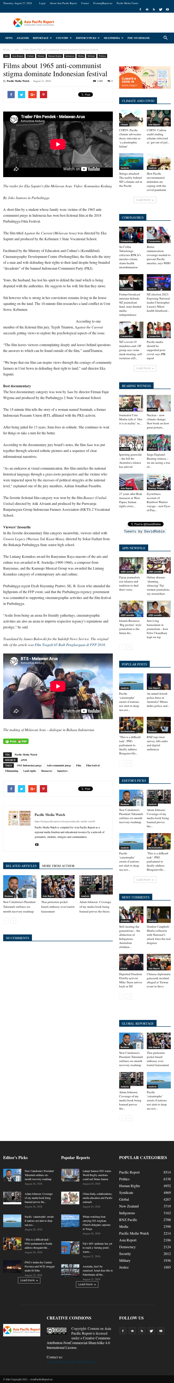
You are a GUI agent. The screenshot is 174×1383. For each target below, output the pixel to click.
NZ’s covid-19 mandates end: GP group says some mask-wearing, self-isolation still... (131, 350)
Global (124, 968)
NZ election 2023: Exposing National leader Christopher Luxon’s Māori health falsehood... (158, 302)
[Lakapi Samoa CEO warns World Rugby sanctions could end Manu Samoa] (70, 1175)
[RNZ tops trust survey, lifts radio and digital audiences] (159, 725)
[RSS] (153, 9)
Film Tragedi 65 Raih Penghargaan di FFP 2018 (70, 644)
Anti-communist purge (59, 765)
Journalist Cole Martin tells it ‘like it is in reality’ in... (130, 419)
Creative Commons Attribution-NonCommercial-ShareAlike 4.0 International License (78, 1342)
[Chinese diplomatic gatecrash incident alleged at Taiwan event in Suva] (159, 962)
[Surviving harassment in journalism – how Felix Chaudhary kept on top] (159, 609)
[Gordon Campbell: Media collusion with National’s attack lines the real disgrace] (159, 914)
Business (9, 896)
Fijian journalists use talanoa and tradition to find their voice (129, 583)
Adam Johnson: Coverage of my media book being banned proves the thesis (95, 906)
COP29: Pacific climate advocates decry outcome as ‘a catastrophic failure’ (130, 138)
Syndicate (126, 1192)
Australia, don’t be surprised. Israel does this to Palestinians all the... (98, 1270)
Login (42, 3)
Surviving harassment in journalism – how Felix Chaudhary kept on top (157, 629)
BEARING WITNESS (136, 386)
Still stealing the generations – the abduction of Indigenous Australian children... (129, 936)
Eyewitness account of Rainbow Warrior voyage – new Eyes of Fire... (158, 502)
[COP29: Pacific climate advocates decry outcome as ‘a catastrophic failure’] (131, 118)
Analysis (23, 38)
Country (62, 38)
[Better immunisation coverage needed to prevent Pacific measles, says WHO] (159, 235)
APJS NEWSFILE (133, 548)
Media (81, 55)
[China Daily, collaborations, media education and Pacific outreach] (70, 1198)
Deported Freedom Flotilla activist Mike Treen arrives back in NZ (130, 980)
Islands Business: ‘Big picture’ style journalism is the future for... (130, 627)
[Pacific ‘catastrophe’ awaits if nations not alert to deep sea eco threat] (131, 681)
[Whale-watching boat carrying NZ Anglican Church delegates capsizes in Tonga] (70, 1220)
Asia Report (17, 55)
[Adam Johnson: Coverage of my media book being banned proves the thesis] (96, 886)
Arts (6, 55)
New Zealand (129, 1206)
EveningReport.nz (102, 3)
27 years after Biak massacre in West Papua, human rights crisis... (130, 500)
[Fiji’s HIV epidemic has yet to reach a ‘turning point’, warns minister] (70, 1247)
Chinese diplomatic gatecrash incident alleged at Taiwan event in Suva (159, 980)
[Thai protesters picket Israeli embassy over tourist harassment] (58, 886)
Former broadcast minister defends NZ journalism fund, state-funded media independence (130, 304)
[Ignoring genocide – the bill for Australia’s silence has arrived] (131, 442)
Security (125, 1253)
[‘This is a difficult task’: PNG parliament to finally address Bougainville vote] (131, 725)
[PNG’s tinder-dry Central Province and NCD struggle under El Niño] (12, 1266)
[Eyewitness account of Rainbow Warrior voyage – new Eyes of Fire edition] (159, 482)
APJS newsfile (127, 571)
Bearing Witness (156, 488)
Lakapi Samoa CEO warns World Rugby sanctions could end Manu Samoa (97, 1175)
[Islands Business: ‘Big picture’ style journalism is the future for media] (131, 609)
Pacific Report (129, 1172)
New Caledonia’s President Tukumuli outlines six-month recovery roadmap (19, 906)
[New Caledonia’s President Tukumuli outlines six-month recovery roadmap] (19, 886)
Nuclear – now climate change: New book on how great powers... (158, 421)
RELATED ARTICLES (21, 866)
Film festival (93, 765)
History (41, 55)
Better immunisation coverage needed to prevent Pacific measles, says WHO (159, 255)
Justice (124, 1267)
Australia (125, 920)
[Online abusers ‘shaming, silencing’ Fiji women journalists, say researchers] (159, 565)
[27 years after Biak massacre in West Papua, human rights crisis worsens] (131, 482)
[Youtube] (167, 9)
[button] (165, 38)
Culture (30, 55)
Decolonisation (128, 731)
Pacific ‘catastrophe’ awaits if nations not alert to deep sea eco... (129, 702)
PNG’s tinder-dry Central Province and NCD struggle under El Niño (40, 1266)
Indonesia (69, 55)
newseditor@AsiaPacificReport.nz (71, 1361)
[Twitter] (160, 9)
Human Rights (55, 55)
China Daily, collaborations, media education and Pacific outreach (97, 1198)
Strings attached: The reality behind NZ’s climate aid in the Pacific (130, 179)
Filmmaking (11, 771)
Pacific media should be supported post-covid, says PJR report (156, 350)
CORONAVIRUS (133, 217)
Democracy (127, 1246)
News (8, 38)
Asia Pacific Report (91, 1330)
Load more (143, 200)
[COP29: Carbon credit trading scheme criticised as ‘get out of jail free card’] (159, 118)
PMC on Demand (139, 38)
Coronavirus (127, 241)
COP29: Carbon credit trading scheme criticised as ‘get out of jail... (158, 136)
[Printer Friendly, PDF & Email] (16, 741)
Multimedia (112, 38)
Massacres (46, 771)
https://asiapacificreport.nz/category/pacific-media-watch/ (65, 821)
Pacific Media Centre (127, 3)
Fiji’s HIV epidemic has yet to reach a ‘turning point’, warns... (97, 1247)
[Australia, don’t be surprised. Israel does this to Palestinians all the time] (70, 1270)
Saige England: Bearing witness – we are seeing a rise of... (158, 460)
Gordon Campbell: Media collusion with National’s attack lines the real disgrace (159, 934)
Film (78, 765)
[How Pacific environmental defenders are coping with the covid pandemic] (159, 161)
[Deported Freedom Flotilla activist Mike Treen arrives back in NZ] (131, 962)
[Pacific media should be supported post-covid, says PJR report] (159, 330)
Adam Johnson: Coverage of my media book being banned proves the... (158, 818)
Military (91, 55)
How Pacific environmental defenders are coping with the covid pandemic (157, 181)
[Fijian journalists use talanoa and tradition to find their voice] (131, 565)
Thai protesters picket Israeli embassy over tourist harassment (58, 906)
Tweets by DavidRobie (144, 531)
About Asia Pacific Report (63, 3)
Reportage (40, 38)
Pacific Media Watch (18, 81)
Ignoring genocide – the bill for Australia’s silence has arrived (130, 460)
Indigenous (127, 1212)
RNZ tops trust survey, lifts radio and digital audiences (157, 743)
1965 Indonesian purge (29, 765)
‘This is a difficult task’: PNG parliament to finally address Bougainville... (130, 745)
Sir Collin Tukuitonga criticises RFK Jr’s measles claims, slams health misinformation (130, 257)
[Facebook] (140, 9)
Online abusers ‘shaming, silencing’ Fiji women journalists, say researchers (158, 585)
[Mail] (147, 9)
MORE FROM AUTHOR (58, 866)
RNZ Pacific (128, 1219)
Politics (102, 55)
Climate (124, 124)
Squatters (62, 771)
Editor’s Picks (86, 38)
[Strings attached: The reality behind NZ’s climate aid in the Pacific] (131, 161)
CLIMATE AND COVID (138, 101)
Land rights (29, 771)
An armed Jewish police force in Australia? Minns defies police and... (158, 700)
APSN (24, 760)
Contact (85, 3)
